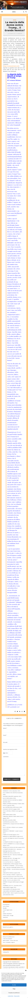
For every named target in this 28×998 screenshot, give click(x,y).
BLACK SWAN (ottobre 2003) (9, 798)
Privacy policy (17, 996)
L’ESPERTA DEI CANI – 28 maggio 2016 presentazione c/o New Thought (11, 859)
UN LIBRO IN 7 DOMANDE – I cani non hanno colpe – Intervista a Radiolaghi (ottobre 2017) (13, 866)
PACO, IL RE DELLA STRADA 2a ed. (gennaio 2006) (13, 811)
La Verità (19, 705)
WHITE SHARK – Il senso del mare (10, 940)
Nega (14, 988)
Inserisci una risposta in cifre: (10, 749)
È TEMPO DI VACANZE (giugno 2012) (11, 834)
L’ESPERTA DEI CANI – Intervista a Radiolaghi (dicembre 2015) (13, 855)
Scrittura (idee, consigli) (8, 915)
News (14, 20)
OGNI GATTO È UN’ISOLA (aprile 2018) (11, 872)
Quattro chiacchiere (7, 913)
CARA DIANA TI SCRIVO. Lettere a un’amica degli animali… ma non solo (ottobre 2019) (13, 879)
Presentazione (6, 904)
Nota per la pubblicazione (8, 936)
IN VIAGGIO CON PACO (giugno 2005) (11, 809)
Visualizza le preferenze (14, 992)
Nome (5, 728)
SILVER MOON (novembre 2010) (10, 822)
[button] (26, 970)
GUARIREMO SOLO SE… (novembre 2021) (12, 885)
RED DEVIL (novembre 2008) (9, 820)
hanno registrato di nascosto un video (14, 227)
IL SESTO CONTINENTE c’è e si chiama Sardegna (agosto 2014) (13, 844)
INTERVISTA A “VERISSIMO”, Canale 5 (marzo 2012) (13, 831)
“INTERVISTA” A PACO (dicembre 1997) (11, 791)
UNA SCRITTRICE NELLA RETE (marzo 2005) (12, 807)
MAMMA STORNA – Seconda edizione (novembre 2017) (14, 870)
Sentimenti (5, 917)
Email (5, 735)
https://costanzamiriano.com (11, 66)
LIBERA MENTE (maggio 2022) (9, 887)
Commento (6, 756)
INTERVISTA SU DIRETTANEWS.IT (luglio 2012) (13, 836)
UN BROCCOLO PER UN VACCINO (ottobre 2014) (14, 847)
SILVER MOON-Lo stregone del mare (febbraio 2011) (13, 824)
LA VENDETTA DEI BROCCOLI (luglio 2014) (12, 842)
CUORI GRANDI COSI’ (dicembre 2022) (11, 889)
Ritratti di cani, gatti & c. (8, 927)
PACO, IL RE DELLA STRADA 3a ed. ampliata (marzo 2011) (13, 828)
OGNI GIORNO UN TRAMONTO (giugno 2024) (13, 891)
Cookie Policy (10, 996)
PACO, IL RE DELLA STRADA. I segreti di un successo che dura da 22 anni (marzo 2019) (13, 875)
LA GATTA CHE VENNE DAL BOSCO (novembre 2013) (13, 839)
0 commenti (19, 33)
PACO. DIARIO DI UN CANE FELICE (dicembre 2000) (13, 793)
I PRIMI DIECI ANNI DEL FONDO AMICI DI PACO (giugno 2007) (13, 817)
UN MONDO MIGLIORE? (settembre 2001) (12, 796)
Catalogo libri (6, 952)
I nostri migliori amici (7, 910)
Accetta (14, 985)
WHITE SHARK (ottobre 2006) (9, 814)
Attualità (5, 908)
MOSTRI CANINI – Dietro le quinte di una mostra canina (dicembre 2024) (13, 893)
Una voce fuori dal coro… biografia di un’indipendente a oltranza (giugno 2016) (12, 862)
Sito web (5, 742)
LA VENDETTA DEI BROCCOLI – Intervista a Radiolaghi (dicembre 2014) (12, 850)
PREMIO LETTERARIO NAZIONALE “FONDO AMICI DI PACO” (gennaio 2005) (13, 804)
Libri (4, 911)
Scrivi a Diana (6, 906)
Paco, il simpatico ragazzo (9, 942)
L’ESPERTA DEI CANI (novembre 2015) (11, 853)
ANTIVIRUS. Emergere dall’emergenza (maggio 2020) (13, 882)
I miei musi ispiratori (7, 938)
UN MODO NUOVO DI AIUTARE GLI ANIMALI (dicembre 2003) (12, 800)
